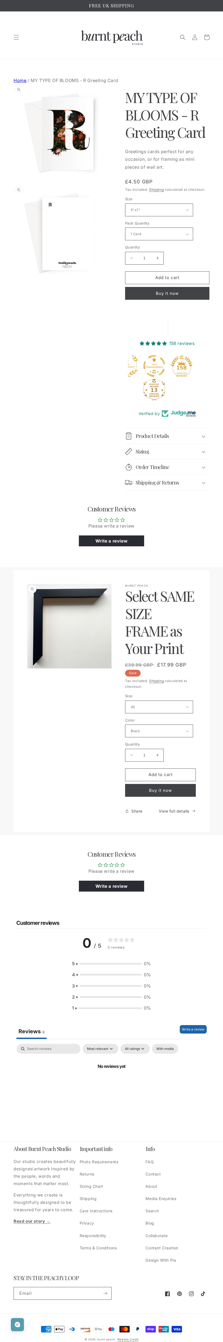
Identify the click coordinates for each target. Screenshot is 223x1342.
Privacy (87, 1223)
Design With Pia (160, 1260)
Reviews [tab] (31, 1031)
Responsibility (93, 1235)
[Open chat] (17, 1324)
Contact (153, 1174)
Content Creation (161, 1248)
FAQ (149, 1161)
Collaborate (156, 1235)
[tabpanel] (111, 1085)
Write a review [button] (111, 541)
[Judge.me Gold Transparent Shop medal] (154, 366)
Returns (87, 1174)
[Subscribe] (105, 1293)
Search (152, 1210)
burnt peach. (106, 1339)
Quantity (132, 247)
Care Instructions (96, 1210)
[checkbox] (165, 1049)
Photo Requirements (99, 1161)
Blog (149, 1223)
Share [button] (137, 811)
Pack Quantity (137, 223)
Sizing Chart (91, 1186)
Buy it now (167, 293)
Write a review (193, 1029)
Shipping (156, 189)
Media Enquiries (160, 1198)
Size (129, 199)
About (151, 1186)
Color (130, 720)
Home (20, 80)
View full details (174, 811)
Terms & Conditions (98, 1248)
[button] (16, 37)
